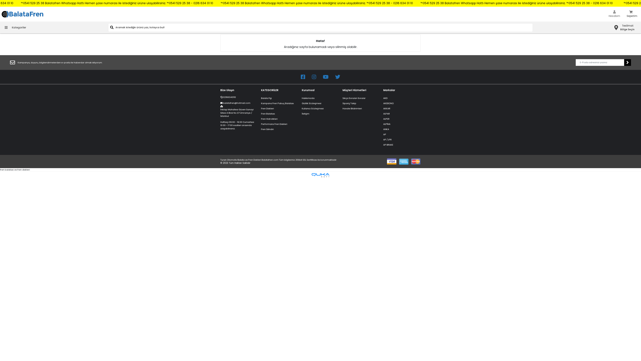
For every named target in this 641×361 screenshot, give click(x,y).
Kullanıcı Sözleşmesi (313, 108)
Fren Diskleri (267, 108)
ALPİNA (386, 124)
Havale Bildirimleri (352, 108)
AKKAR (386, 108)
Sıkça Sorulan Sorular (354, 98)
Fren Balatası (268, 113)
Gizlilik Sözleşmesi (311, 103)
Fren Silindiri (267, 129)
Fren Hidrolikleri (269, 119)
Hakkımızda (308, 98)
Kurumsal (308, 90)
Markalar (389, 90)
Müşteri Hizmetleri (354, 90)
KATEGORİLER (269, 90)
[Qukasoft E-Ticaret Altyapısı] (320, 175)
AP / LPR (387, 139)
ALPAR (386, 113)
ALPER (386, 119)
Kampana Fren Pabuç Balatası (277, 103)
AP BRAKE (388, 144)
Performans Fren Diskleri (274, 124)
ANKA (386, 129)
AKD (385, 98)
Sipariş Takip (349, 103)
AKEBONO (388, 103)
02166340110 (229, 97)
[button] (614, 14)
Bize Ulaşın (227, 90)
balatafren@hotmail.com (236, 103)
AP (384, 134)
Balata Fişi (266, 98)
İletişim (305, 113)
